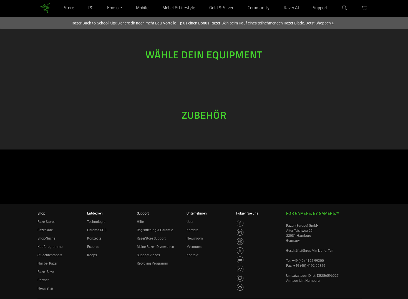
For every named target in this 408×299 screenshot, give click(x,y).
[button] (364, 8)
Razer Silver (46, 272)
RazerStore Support (151, 238)
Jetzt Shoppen (320, 23)
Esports (93, 247)
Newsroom (195, 238)
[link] (45, 8)
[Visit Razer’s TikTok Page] (240, 269)
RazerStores (46, 222)
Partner (43, 280)
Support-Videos (148, 255)
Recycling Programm (152, 263)
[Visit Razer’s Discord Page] (240, 287)
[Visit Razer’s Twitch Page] (240, 278)
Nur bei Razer (47, 263)
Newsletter (45, 288)
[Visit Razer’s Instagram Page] (240, 232)
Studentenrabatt (49, 255)
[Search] (344, 8)
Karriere (192, 230)
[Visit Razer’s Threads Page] (240, 241)
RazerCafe (45, 230)
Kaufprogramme (49, 247)
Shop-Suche (46, 238)
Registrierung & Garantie (155, 230)
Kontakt (192, 255)
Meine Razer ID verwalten (155, 247)
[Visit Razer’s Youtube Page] (240, 260)
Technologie (96, 222)
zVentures (194, 247)
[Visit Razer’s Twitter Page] (240, 251)
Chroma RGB (96, 230)
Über (190, 222)
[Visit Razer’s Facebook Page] (240, 223)
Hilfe (140, 222)
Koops (92, 255)
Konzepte (94, 238)
